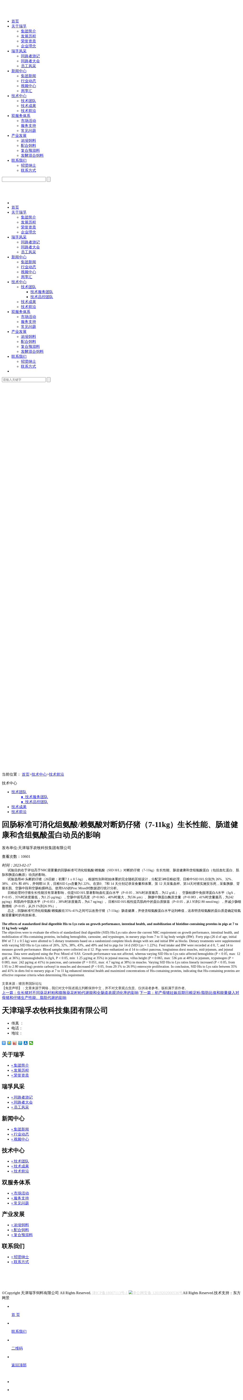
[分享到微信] (31, 1043)
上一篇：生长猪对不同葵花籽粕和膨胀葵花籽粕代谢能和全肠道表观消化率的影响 (70, 993)
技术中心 (19, 96)
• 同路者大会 (22, 1102)
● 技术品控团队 (34, 802)
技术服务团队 (41, 292)
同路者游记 (30, 56)
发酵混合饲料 (32, 155)
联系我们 (19, 160)
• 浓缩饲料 (20, 1225)
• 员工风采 (20, 1107)
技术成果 (28, 106)
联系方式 (28, 170)
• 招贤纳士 (20, 1257)
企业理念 (28, 46)
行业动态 (28, 81)
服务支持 (28, 126)
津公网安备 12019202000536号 (157, 1293)
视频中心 (28, 86)
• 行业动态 (20, 1134)
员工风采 (28, 66)
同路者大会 (30, 61)
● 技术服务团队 (34, 797)
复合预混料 (30, 150)
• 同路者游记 (22, 1097)
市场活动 (28, 121)
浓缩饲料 (28, 141)
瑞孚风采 (19, 51)
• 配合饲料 (20, 1230)
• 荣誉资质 (20, 1075)
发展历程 (28, 36)
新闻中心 (19, 71)
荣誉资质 (28, 41)
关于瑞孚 (19, 26)
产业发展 (19, 136)
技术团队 (28, 101)
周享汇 (26, 91)
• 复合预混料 (22, 1235)
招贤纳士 (28, 165)
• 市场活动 (20, 1193)
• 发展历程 (20, 1070)
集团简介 (28, 31)
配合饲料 (28, 145)
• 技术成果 (20, 1166)
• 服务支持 (20, 1198)
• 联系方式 (20, 1262)
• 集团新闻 (20, 1129)
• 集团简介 (20, 1065)
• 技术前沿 (20, 1171)
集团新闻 (28, 76)
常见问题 (28, 131)
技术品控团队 (41, 297)
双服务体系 (20, 116)
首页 (15, 21)
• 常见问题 (20, 1203)
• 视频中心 (20, 1139)
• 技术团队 (20, 1161)
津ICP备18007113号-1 (110, 1293)
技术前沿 (28, 111)
